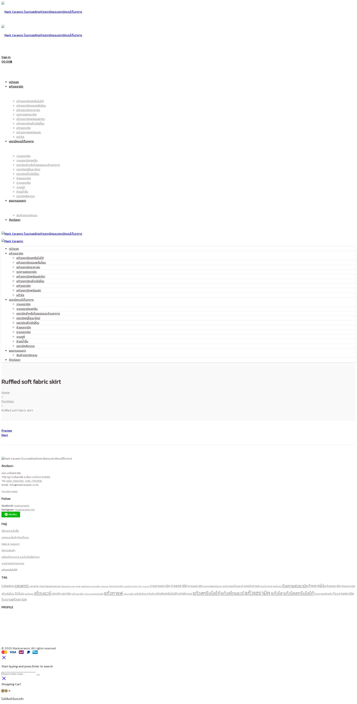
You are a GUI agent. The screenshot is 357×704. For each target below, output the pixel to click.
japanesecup (52, 586)
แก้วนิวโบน (140, 594)
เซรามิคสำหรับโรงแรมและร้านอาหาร (38, 313)
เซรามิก (56, 594)
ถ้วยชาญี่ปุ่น (317, 586)
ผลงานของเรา (17, 350)
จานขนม (145, 586)
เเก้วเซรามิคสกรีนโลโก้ (93, 593)
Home (5, 392)
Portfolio (7, 401)
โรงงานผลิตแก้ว (323, 594)
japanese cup (68, 586)
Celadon (7, 585)
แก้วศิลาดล (185, 593)
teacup (104, 586)
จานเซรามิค (23, 304)
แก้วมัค (151, 594)
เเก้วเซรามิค (77, 594)
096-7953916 (33, 481)
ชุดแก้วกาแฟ (252, 586)
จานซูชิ (20, 336)
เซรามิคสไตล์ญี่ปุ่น (27, 322)
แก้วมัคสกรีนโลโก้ (166, 593)
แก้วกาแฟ (113, 593)
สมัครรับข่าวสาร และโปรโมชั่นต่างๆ (20, 557)
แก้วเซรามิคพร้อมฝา (28, 290)
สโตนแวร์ (42, 593)
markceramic (21, 506)
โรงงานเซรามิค (343, 593)
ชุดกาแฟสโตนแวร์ (232, 586)
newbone (85, 586)
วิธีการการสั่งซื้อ (10, 531)
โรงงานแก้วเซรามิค (14, 599)
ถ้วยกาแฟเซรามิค (295, 586)
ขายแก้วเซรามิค (130, 586)
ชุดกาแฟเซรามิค (26, 272)
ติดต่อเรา (14, 359)
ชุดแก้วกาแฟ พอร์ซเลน (271, 586)
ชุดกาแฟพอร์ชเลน (212, 586)
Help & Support (10, 544)
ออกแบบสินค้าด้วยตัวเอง (15, 537)
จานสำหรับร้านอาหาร (12, 564)
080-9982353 (15, 481)
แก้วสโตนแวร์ (232, 593)
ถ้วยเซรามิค (23, 327)
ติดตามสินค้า (8, 550)
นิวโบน (19, 593)
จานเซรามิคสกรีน (27, 309)
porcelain (95, 586)
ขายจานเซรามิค (116, 586)
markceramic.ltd (24, 510)
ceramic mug (37, 586)
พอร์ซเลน (29, 594)
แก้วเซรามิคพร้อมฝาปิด (30, 276)
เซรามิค (66, 593)
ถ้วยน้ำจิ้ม (22, 341)
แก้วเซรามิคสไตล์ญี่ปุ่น (30, 281)
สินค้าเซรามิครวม (26, 355)
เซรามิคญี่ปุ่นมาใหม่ (28, 318)
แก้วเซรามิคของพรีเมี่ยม (31, 262)
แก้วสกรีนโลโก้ (206, 593)
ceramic (22, 586)
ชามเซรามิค (23, 332)
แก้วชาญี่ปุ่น (129, 593)
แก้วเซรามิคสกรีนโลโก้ (30, 258)
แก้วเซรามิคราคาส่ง (28, 267)
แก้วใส (20, 295)
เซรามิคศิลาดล (25, 346)
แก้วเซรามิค (16, 253)
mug (77, 586)
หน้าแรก (14, 249)
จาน (139, 586)
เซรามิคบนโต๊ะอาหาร (21, 299)
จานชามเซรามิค (160, 586)
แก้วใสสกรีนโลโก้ (298, 593)
